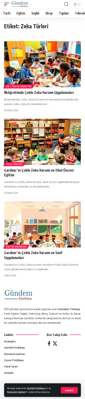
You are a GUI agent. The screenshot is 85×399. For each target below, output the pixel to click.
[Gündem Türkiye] (19, 4)
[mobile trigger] (7, 4)
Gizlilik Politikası (36, 388)
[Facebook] (49, 343)
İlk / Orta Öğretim (18, 86)
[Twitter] (55, 343)
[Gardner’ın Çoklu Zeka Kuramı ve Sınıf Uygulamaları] (42, 224)
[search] (66, 4)
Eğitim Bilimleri (16, 246)
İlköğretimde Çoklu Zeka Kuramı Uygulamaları (39, 92)
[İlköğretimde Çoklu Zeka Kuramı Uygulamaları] (42, 64)
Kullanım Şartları (16, 392)
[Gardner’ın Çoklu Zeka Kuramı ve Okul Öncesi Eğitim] (42, 142)
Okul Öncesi (14, 164)
